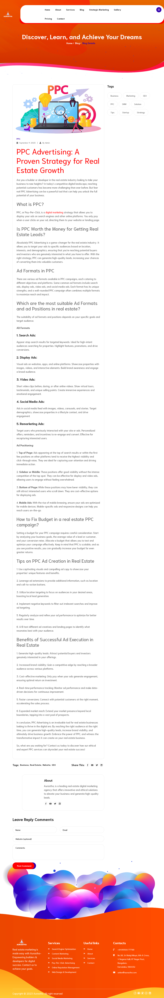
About (58, 9)
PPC (18, 138)
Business (24, 764)
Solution (137, 104)
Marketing (130, 95)
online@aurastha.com (127, 972)
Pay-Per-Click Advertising (63, 962)
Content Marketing (60, 953)
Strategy (141, 112)
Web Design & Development (64, 972)
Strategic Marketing (99, 9)
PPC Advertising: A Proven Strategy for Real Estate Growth (58, 160)
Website (46, 764)
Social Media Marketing (62, 958)
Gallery (117, 9)
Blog (82, 9)
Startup (125, 112)
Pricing (48, 18)
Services (70, 9)
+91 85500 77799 (126, 949)
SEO (54, 764)
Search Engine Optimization (64, 949)
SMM (124, 104)
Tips (112, 112)
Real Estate (35, 764)
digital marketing (54, 212)
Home (47, 9)
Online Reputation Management (66, 967)
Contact (61, 18)
